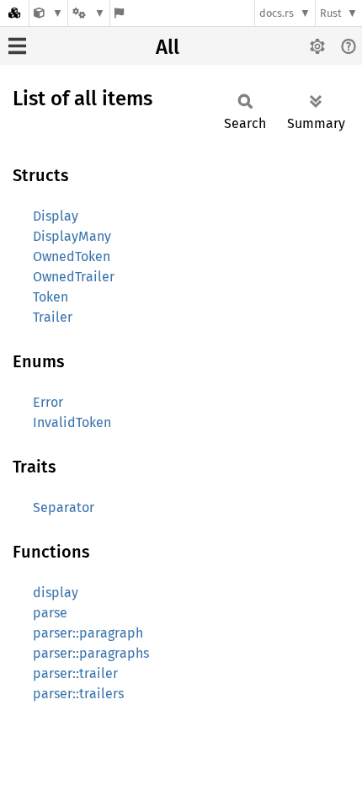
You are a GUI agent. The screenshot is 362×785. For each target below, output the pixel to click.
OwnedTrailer (73, 277)
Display (55, 216)
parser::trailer (75, 673)
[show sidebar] (17, 46)
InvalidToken (72, 422)
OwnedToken (71, 256)
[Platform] (88, 13)
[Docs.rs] (14, 13)
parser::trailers (78, 694)
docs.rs (276, 13)
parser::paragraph (88, 633)
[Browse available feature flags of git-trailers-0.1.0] (119, 13)
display (55, 593)
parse (50, 613)
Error (48, 402)
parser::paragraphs (91, 653)
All (167, 47)
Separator (63, 507)
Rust (331, 13)
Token (50, 297)
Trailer (52, 317)
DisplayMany (72, 236)
